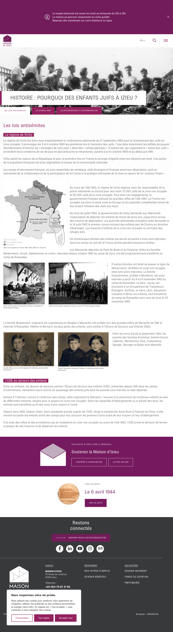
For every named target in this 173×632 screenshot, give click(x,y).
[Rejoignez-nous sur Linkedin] (69, 548)
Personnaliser (22, 618)
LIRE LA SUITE (95, 503)
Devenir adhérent (136, 571)
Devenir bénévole (95, 577)
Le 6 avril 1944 (43, 111)
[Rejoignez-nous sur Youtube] (80, 548)
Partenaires (132, 583)
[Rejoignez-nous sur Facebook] (59, 548)
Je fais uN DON (121, 462)
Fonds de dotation (136, 577)
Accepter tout (65, 618)
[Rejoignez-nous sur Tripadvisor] (100, 548)
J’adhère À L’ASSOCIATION (89, 462)
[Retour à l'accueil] (7, 40)
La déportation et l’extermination (79, 111)
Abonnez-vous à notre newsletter (87, 538)
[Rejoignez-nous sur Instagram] (90, 548)
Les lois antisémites (15, 111)
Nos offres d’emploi (97, 571)
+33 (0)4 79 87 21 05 (57, 586)
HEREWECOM (152, 614)
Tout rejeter (44, 618)
